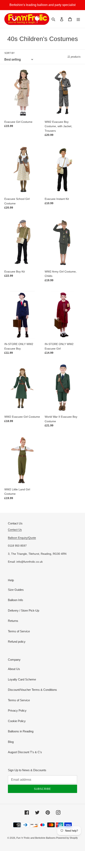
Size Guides (16, 589)
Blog (11, 741)
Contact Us (15, 529)
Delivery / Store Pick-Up (23, 610)
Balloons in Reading (20, 731)
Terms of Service (19, 631)
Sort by (9, 53)
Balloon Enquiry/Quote (22, 537)
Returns (13, 620)
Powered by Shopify (67, 838)
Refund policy (17, 641)
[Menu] (78, 19)
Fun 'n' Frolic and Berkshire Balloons (36, 838)
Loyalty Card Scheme (22, 679)
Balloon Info (15, 600)
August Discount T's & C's (25, 752)
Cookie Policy (17, 721)
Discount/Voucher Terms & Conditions (32, 689)
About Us (14, 669)
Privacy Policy (17, 710)
